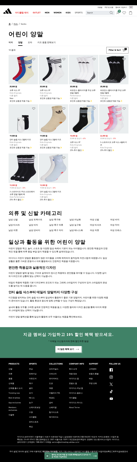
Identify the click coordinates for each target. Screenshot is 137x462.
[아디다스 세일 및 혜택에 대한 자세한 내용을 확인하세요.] (68, 2)
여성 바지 (114, 220)
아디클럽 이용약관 (89, 452)
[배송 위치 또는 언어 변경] (131, 7)
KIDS (68, 13)
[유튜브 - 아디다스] (118, 399)
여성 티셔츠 (95, 225)
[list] (68, 43)
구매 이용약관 (35, 452)
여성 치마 (114, 225)
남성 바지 (33, 225)
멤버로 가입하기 (121, 7)
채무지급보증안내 (120, 452)
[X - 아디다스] (118, 384)
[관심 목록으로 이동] (124, 13)
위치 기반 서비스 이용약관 (70, 452)
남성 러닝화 (75, 220)
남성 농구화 (75, 225)
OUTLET (37, 13)
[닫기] (47, 456)
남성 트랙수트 (35, 220)
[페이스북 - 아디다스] (118, 370)
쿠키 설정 (13, 452)
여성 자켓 (94, 230)
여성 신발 (94, 220)
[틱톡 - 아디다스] (118, 392)
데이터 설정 (23, 452)
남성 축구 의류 (56, 225)
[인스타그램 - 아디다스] (118, 377)
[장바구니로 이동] (130, 13)
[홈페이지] (7, 11)
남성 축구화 (54, 220)
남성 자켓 (13, 230)
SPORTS (79, 13)
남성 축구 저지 (56, 230)
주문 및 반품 (108, 7)
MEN (47, 13)
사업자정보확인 (105, 452)
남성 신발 (13, 220)
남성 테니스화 (76, 230)
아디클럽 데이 (21, 13)
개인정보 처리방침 (50, 452)
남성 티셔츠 (14, 225)
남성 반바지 (34, 230)
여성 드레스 (115, 230)
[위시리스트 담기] (34, 59)
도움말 (100, 7)
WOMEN (57, 13)
